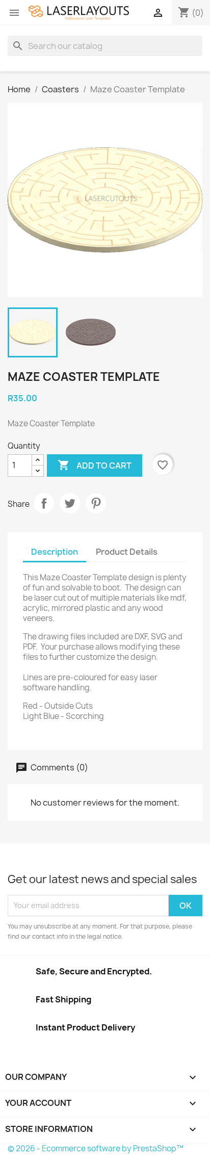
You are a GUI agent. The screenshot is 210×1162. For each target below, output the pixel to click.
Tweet (70, 503)
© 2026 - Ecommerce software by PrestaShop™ (95, 1148)
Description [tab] (54, 551)
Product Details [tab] (127, 551)
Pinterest (96, 503)
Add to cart (95, 465)
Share (44, 503)
